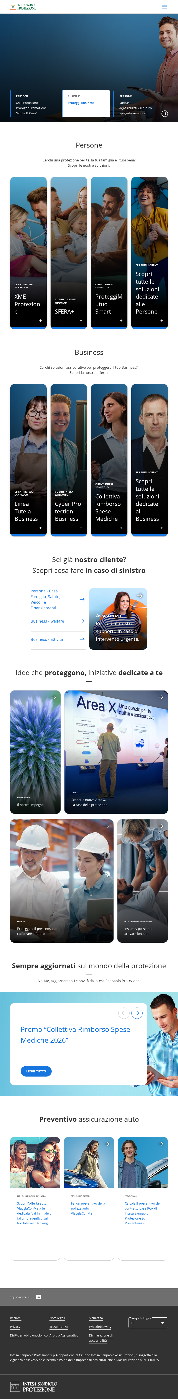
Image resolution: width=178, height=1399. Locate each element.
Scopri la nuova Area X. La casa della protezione (89, 802)
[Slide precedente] (124, 1013)
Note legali (57, 1318)
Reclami (15, 1318)
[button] (165, 113)
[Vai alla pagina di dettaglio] (82, 599)
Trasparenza (58, 1327)
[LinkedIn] (38, 1297)
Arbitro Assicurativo (63, 1335)
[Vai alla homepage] (24, 7)
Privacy (15, 1327)
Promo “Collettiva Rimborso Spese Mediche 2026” (75, 1034)
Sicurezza (96, 1318)
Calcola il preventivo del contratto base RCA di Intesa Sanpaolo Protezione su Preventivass (142, 1213)
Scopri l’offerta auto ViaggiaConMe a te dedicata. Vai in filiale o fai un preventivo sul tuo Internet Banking (34, 1213)
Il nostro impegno (30, 804)
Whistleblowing (100, 1327)
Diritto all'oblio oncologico (29, 1335)
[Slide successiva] (137, 1013)
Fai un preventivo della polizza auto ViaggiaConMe (88, 1208)
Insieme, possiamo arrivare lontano (138, 931)
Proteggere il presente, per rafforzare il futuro (37, 931)
